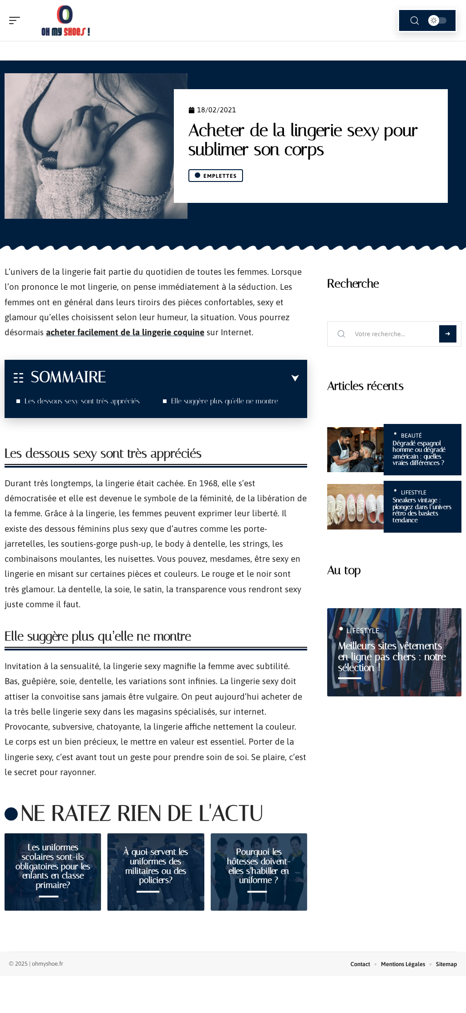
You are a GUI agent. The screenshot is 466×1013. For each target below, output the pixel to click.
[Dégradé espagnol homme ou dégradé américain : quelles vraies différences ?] (355, 450)
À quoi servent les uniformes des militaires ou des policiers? (155, 866)
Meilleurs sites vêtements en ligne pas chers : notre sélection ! (392, 657)
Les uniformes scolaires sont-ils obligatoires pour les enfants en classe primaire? (52, 866)
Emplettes (220, 176)
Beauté (411, 435)
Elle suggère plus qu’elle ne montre (224, 401)
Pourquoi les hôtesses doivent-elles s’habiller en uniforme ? (259, 866)
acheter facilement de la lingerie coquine (125, 332)
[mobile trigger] (17, 20)
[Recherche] (414, 21)
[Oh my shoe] (65, 20)
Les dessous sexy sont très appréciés (82, 401)
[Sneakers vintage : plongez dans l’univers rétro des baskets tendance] (355, 506)
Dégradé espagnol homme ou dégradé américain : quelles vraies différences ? (419, 453)
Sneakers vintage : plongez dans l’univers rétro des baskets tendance (422, 510)
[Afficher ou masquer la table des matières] (202, 378)
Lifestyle (413, 492)
